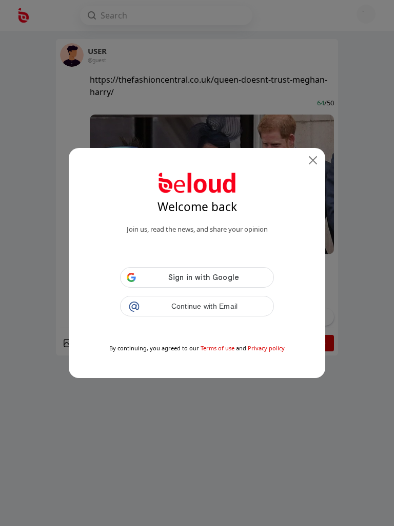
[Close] (313, 160)
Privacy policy (266, 348)
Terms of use (217, 348)
